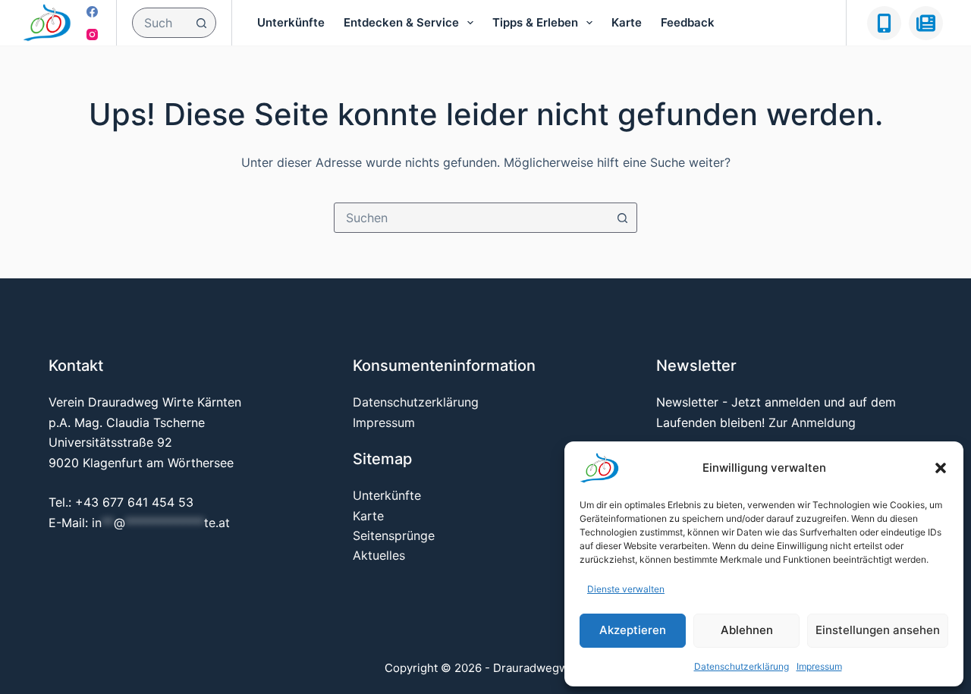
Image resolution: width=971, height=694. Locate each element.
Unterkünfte (291, 22)
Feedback (688, 22)
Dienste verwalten (626, 589)
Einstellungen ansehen (877, 630)
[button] (940, 468)
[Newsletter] (926, 23)
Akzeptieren (632, 630)
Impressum (819, 666)
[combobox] (160, 23)
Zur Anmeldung (812, 422)
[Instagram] (92, 34)
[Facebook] (92, 11)
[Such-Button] (201, 22)
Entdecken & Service (401, 22)
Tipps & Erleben (535, 22)
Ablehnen (747, 630)
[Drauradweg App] (884, 23)
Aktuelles (379, 555)
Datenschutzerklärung (741, 666)
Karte (626, 22)
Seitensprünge (394, 535)
